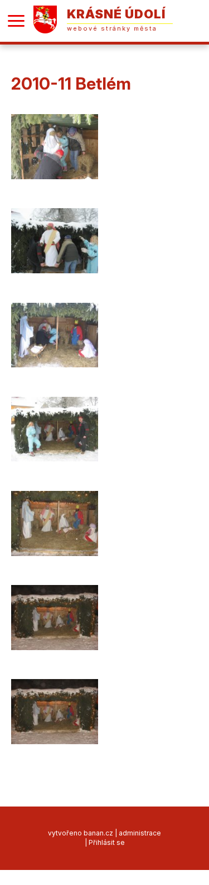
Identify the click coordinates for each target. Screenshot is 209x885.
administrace (140, 833)
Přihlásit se (107, 842)
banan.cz (98, 833)
